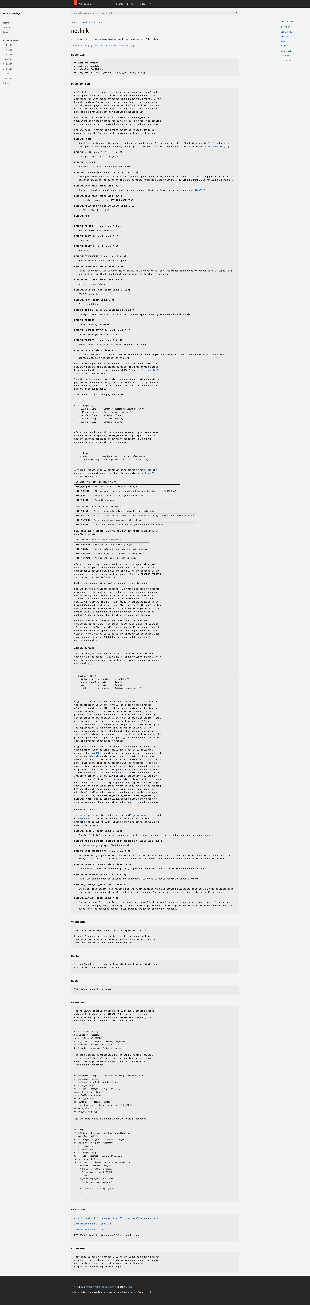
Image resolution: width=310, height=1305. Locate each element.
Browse (131, 4)
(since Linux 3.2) (95, 350)
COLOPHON (286, 60)
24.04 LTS (7, 68)
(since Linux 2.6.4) (97, 226)
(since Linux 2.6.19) (102, 290)
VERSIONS (286, 36)
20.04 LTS (7, 59)
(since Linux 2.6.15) (97, 236)
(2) (144, 637)
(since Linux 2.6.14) (99, 196)
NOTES (284, 41)
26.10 (6, 83)
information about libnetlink (93, 1224)
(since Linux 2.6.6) (96, 246)
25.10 (6, 73)
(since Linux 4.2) (102, 851)
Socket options (83, 810)
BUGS (283, 46)
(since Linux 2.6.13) (100, 256)
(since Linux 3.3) (97, 186)
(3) (154, 370)
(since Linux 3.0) (94, 300)
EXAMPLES (286, 51)
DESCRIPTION (287, 31)
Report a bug (127, 45)
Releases (143, 4)
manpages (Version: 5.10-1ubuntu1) (101, 45)
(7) (220, 146)
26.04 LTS (7, 78)
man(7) (86, 22)
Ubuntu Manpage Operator (100, 1287)
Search (119, 4)
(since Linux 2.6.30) (103, 864)
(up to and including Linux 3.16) (105, 206)
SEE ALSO (285, 55)
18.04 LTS (7, 54)
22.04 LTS (7, 64)
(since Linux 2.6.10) (103, 330)
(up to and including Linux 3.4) (106, 172)
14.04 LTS (7, 45)
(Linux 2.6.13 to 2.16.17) (98, 152)
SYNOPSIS (285, 27)
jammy (74, 22)
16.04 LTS (7, 49)
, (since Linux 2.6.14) (119, 841)
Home (6, 22)
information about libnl (89, 1229)
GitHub (129, 1287)
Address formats (84, 648)
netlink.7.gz (100, 22)
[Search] (237, 13)
